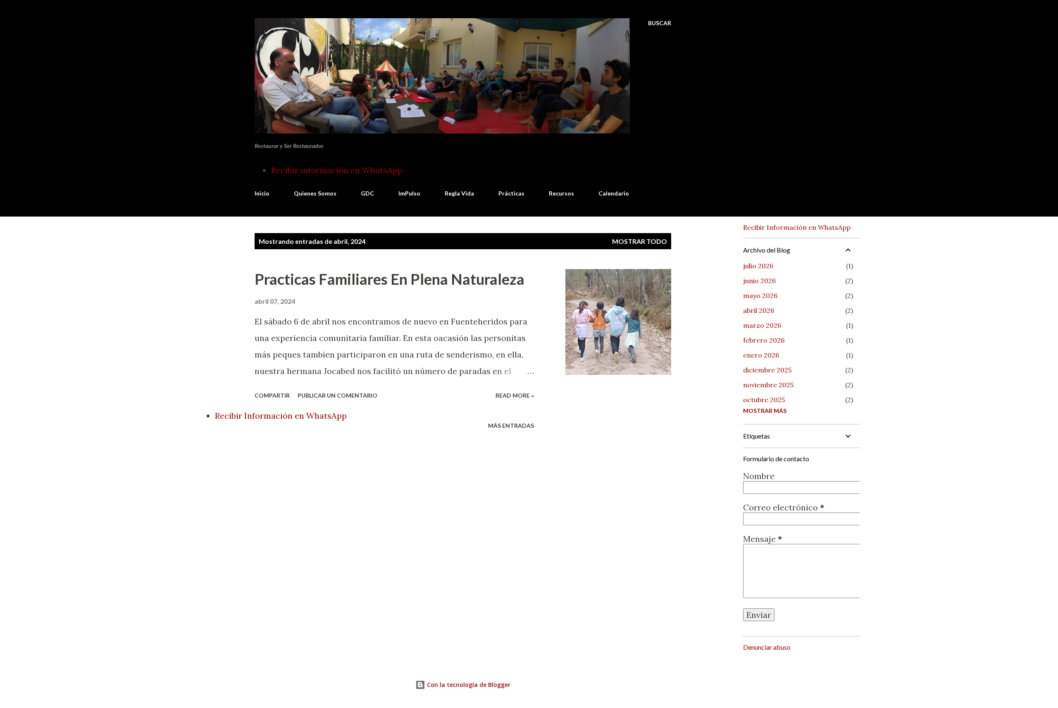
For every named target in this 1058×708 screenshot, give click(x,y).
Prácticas (511, 193)
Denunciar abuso (767, 647)
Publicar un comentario (337, 395)
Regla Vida (459, 193)
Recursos (561, 193)
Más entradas (511, 425)
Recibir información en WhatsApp (337, 170)
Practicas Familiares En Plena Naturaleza (389, 279)
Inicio (262, 193)
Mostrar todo (639, 241)
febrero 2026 (763, 340)
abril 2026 (758, 310)
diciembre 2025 (767, 370)
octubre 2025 (764, 400)
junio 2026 (759, 281)
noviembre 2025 (768, 385)
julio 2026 (758, 266)
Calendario (613, 193)
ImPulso (409, 193)
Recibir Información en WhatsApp (281, 415)
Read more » (515, 395)
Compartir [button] (272, 395)
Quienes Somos (315, 193)
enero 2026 (761, 355)
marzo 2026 (762, 325)
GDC (367, 193)
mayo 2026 (760, 295)
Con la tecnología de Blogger (467, 685)
